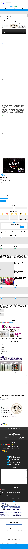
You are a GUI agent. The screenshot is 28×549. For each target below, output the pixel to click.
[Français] (4, 322)
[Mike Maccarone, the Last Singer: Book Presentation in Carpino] (17, 12)
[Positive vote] (6, 208)
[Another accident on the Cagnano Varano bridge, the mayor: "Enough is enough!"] (21, 301)
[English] (3, 322)
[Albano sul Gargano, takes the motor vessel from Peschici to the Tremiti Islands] (10, 12)
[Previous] (0, 14)
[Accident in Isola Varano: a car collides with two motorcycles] (21, 290)
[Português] (7, 322)
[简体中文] (1, 322)
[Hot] (1, 287)
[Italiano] (6, 322)
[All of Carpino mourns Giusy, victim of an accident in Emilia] (7, 290)
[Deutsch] (5, 322)
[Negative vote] (21, 208)
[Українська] (12, 322)
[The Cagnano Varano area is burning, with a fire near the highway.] (7, 273)
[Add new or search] (12, 531)
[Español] (11, 322)
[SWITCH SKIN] (27, 10)
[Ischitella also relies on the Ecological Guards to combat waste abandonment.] (7, 265)
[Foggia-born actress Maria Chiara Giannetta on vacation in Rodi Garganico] (3, 12)
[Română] (8, 322)
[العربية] (0, 322)
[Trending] (1, 237)
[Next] (27, 14)
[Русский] (9, 322)
